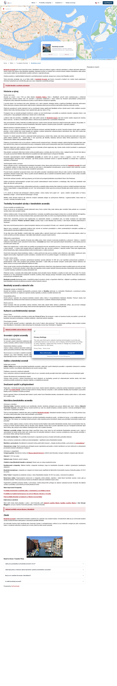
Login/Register (108, 2)
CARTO (115, 59)
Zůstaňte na (58, 2)
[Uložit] (44, 46)
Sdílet (66, 54)
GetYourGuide (15, 586)
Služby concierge (70, 2)
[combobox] (15, 9)
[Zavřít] (74, 42)
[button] (58, 31)
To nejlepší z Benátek (22, 63)
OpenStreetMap (102, 59)
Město (33, 2)
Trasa (50, 54)
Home (5, 63)
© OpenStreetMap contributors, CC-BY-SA (87, 59)
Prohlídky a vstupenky (45, 2)
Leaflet (75, 59)
